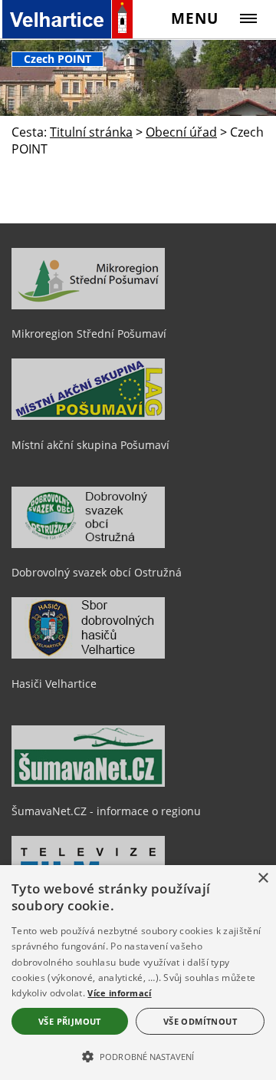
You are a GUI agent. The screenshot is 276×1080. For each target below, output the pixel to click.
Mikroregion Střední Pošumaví (89, 333)
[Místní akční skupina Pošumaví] (88, 416)
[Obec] (80, 19)
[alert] (138, 972)
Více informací (119, 993)
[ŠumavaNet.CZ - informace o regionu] (88, 782)
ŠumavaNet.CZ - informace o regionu (106, 811)
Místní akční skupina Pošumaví (90, 445)
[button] (138, 1055)
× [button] (262, 878)
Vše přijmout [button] (69, 1021)
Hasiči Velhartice (54, 683)
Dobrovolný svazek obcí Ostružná (97, 572)
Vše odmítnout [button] (200, 1021)
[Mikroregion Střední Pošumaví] (88, 305)
